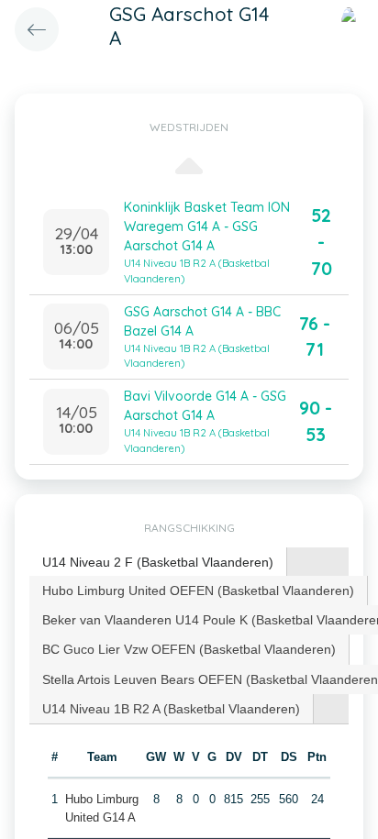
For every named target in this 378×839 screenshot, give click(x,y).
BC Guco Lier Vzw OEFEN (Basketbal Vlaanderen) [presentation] (189, 649)
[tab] (158, 562)
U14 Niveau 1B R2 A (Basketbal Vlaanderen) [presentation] (171, 708)
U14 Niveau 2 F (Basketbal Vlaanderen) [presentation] (157, 562)
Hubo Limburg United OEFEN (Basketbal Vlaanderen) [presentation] (198, 590)
